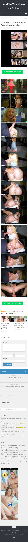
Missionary (6, 458)
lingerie (14, 456)
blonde (10, 448)
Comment (5, 342)
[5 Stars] (5, 311)
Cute (2, 452)
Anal (9, 445)
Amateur (6, 445)
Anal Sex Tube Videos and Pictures (14, 6)
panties (19, 458)
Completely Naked (19, 450)
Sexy (4, 461)
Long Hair (19, 456)
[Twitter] (26, 371)
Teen (23, 461)
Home (7, 456)
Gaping (7, 454)
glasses (15, 454)
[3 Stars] (3, 311)
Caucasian (13, 450)
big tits (3, 448)
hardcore (21, 454)
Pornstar (22, 458)
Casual (10, 450)
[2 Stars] (2, 311)
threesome (5, 463)
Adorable (3, 445)
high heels (3, 456)
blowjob (16, 447)
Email (16, 353)
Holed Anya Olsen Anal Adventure (9, 435)
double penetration (19, 452)
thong (25, 461)
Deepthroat (5, 452)
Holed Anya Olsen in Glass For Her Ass (10, 423)
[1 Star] (1, 311)
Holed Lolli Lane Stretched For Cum (9, 427)
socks (11, 461)
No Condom (15, 458)
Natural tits (10, 458)
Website (5, 358)
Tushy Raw (12, 18)
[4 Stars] (4, 311)
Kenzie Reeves (5, 18)
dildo (9, 452)
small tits (7, 461)
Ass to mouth (20, 445)
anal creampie (14, 445)
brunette (5, 450)
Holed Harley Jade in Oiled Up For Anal (10, 431)
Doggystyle (12, 452)
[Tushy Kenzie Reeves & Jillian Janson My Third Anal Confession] (20, 319)
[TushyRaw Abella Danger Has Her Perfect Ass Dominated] (7, 319)
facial (3, 454)
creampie (25, 450)
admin (4, 28)
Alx (22, 534)
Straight (20, 461)
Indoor (10, 456)
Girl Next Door (11, 454)
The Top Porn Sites (7, 395)
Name (4, 353)
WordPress (13, 534)
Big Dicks (24, 445)
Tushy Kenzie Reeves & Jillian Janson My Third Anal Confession (19, 325)
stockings (15, 461)
